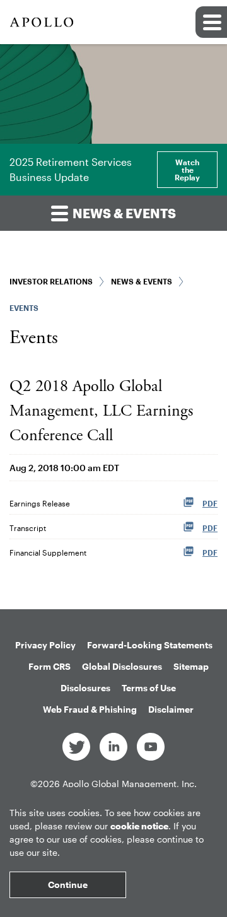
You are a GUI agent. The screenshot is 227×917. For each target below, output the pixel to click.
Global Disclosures (122, 666)
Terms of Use (149, 687)
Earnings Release (39, 503)
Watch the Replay (187, 170)
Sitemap (191, 666)
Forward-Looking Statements (149, 645)
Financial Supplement (47, 552)
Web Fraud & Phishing (90, 709)
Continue (68, 884)
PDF (210, 503)
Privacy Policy (45, 645)
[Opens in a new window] (76, 745)
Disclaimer (171, 709)
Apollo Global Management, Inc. (129, 783)
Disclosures (85, 687)
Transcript (27, 527)
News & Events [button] (123, 213)
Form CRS (49, 666)
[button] (211, 22)
